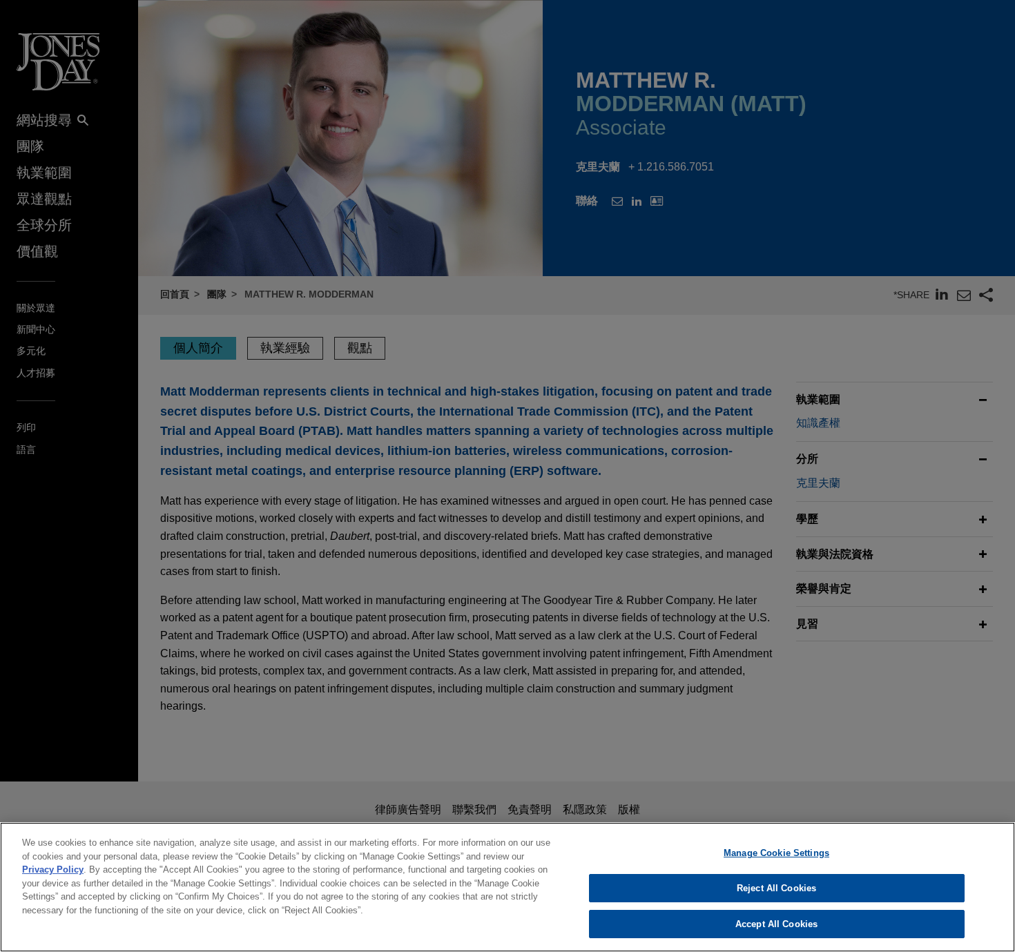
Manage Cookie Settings (776, 853)
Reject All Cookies (776, 888)
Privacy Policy (53, 869)
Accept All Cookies (776, 923)
